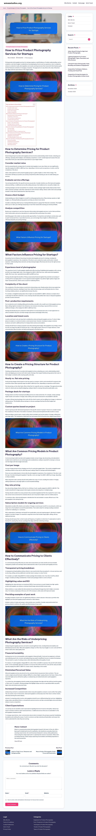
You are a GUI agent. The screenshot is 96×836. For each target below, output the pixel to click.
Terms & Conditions (8, 822)
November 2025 (72, 88)
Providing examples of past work (15, 137)
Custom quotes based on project (15, 125)
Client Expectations (12, 144)
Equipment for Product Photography (43, 820)
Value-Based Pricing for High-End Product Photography (78, 52)
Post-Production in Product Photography (45, 822)
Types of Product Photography (42, 829)
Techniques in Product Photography (43, 824)
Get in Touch (71, 23)
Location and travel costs (13, 119)
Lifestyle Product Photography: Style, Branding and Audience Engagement (79, 64)
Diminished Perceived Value (13, 141)
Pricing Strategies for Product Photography (16, 8)
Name (7, 793)
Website (46, 793)
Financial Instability (12, 140)
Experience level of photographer (15, 115)
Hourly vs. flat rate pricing (13, 122)
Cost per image (11, 128)
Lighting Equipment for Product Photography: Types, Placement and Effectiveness (78, 58)
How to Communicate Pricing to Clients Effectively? (18, 132)
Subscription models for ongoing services (16, 131)
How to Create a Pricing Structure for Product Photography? (20, 121)
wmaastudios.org (13, 3)
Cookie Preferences (8, 824)
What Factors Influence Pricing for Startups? (16, 113)
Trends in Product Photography (42, 827)
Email (27, 793)
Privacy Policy (7, 829)
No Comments (29, 57)
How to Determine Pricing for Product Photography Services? (20, 106)
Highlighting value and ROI (13, 135)
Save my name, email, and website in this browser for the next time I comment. (26, 799)
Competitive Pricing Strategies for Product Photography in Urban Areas (78, 75)
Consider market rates (12, 107)
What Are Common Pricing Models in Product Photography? (20, 127)
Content (70, 26)
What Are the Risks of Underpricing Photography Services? (20, 138)
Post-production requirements (14, 118)
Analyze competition (12, 112)
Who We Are (71, 20)
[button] (18, 741)
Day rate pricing (11, 129)
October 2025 (72, 91)
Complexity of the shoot (13, 116)
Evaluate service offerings (13, 109)
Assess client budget (12, 110)
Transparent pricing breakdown (14, 134)
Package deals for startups (13, 124)
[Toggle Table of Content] (33, 104)
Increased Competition (12, 143)
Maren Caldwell (20, 727)
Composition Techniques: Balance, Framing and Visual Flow (77, 69)
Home (4, 8)
